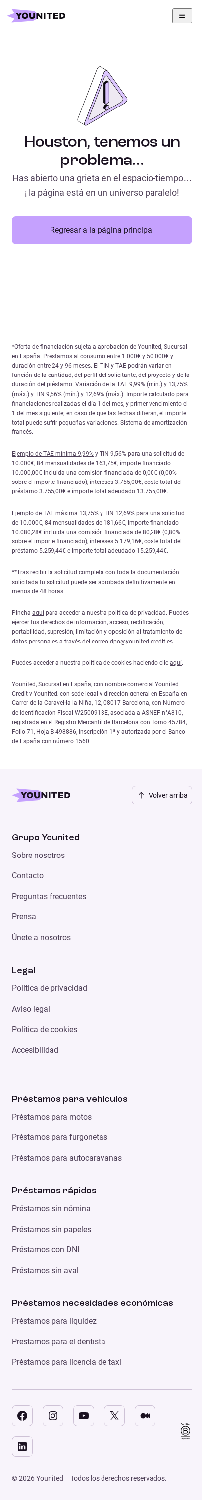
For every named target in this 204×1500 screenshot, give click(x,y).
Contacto (28, 875)
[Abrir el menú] (182, 15)
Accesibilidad (35, 1050)
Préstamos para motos (52, 1117)
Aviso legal (31, 1009)
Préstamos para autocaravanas (67, 1158)
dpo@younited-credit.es (141, 641)
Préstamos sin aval (45, 1270)
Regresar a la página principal (102, 230)
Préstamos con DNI (45, 1249)
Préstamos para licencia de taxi (66, 1362)
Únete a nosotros (41, 937)
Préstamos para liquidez (54, 1321)
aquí (38, 612)
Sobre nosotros (38, 855)
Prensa (24, 916)
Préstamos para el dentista (58, 1341)
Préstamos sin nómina (51, 1208)
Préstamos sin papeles (51, 1229)
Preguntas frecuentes (49, 896)
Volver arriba (168, 795)
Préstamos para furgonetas (59, 1137)
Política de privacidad (49, 988)
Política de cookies (44, 1029)
